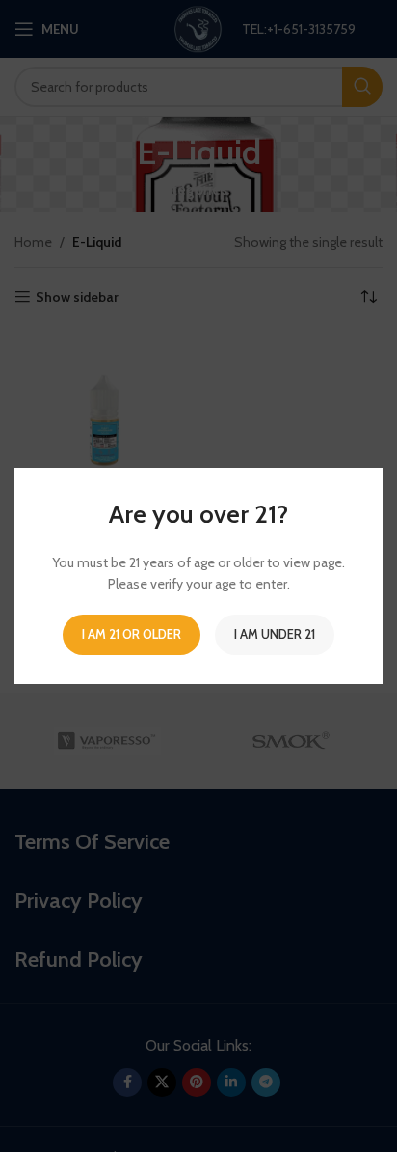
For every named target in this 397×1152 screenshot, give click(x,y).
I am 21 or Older (131, 634)
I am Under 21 (274, 634)
